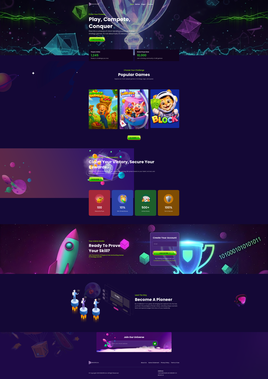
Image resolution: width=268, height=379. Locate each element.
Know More (95, 179)
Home (132, 4)
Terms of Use (175, 362)
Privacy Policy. (171, 260)
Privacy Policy (165, 362)
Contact (150, 4)
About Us (144, 362)
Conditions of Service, (160, 260)
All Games (133, 138)
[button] (129, 127)
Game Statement (153, 362)
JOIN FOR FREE (163, 253)
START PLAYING (96, 39)
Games (137, 4)
